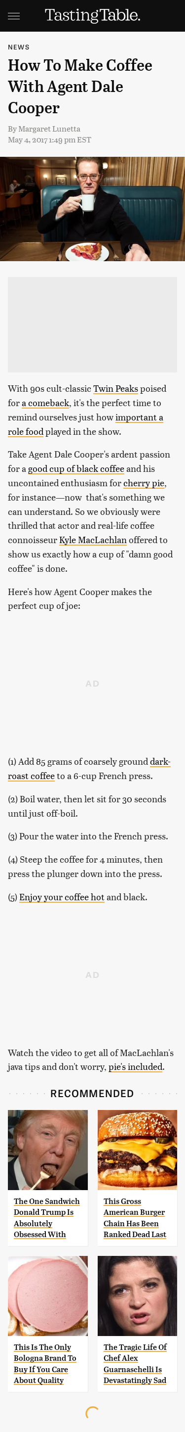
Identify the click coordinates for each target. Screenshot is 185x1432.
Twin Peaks (115, 388)
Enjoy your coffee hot (62, 896)
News (19, 47)
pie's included (135, 1066)
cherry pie (143, 482)
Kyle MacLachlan (93, 539)
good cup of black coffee (76, 468)
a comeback (45, 402)
